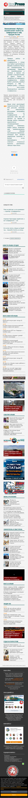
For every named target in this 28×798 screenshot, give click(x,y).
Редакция (7, 755)
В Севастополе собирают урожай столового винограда (12, 336)
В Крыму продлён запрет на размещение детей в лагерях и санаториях (17, 309)
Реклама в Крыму (9, 757)
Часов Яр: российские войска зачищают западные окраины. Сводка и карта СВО (12, 610)
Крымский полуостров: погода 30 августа (12, 359)
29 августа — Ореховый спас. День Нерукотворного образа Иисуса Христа (17, 297)
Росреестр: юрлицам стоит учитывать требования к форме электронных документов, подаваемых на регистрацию (13, 597)
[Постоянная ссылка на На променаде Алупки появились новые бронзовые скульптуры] (6, 654)
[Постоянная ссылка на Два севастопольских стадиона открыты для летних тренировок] (6, 428)
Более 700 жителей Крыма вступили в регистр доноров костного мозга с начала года (12, 516)
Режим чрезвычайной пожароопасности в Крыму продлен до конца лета (16, 290)
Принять (14, 794)
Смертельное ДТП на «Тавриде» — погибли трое (13, 331)
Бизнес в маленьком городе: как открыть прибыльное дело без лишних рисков (15, 250)
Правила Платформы (10, 756)
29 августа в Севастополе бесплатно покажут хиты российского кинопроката (13, 353)
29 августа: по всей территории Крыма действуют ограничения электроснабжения (12, 370)
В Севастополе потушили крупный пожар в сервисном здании (13, 326)
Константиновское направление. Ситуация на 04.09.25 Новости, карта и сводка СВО (12, 634)
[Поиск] (23, 10)
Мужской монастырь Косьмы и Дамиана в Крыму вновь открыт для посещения (12, 408)
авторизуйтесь (20, 179)
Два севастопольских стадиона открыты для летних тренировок (16, 426)
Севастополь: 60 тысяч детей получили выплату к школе (16, 270)
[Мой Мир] (16, 155)
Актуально (11, 17)
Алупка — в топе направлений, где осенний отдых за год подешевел (16, 658)
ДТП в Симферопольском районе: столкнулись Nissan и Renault (12, 453)
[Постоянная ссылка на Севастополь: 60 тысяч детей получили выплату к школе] (5, 273)
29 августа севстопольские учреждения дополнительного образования (12, 502)
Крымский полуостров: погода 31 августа (12, 321)
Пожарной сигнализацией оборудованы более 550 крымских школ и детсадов (13, 342)
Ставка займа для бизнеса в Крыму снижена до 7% (13, 347)
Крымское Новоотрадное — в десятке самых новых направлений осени (14, 646)
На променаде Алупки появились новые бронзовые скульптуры (16, 651)
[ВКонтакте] (12, 155)
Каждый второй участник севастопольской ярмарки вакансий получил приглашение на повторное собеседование (14, 263)
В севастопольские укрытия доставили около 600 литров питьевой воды (15, 564)
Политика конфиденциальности (13, 758)
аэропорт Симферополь (15, 238)
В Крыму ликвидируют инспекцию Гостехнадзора (11, 578)
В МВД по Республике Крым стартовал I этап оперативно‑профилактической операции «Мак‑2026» (13, 432)
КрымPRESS (13, 36)
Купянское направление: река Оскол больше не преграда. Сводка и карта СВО (14, 616)
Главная (7, 17)
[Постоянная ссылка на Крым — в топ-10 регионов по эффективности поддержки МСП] (5, 259)
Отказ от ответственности (11, 760)
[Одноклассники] (14, 155)
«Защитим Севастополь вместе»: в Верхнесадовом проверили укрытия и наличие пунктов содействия (14, 522)
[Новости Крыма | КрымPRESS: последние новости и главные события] (14, 6)
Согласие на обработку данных (13, 761)
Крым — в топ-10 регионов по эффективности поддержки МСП (16, 256)
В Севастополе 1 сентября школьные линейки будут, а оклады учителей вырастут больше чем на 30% (17, 284)
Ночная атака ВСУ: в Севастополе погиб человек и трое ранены (17, 303)
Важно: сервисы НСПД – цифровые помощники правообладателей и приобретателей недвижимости (14, 588)
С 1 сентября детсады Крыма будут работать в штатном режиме (14, 512)
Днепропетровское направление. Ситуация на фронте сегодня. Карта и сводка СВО (13, 622)
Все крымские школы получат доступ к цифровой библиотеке (13, 508)
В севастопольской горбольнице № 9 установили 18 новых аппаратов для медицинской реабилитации (12, 277)
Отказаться (14, 791)
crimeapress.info (10, 684)
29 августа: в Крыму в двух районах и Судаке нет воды (14, 364)
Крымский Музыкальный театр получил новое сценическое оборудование (17, 420)
